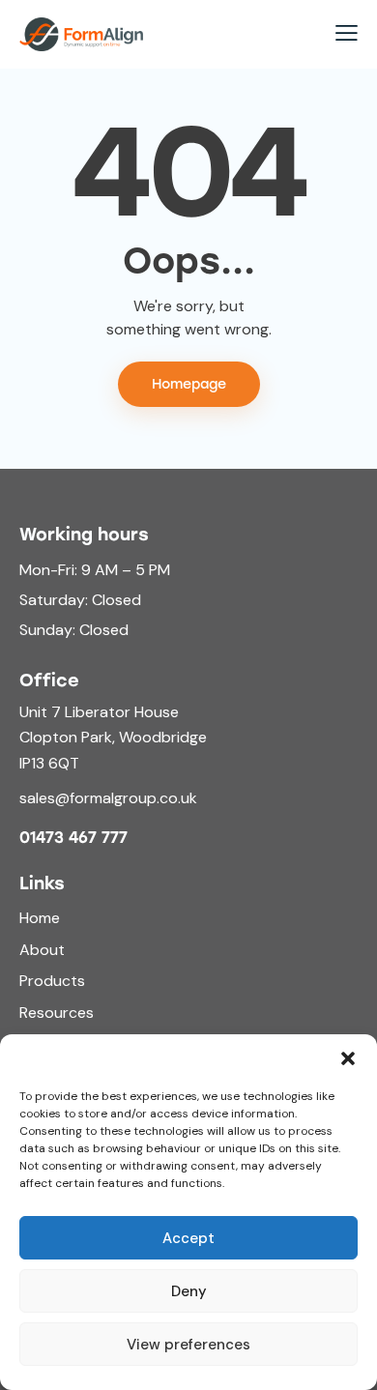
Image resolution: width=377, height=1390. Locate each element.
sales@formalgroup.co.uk (108, 798)
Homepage (189, 384)
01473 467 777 (73, 838)
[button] (348, 1058)
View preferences (188, 1344)
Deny (189, 1291)
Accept (188, 1238)
